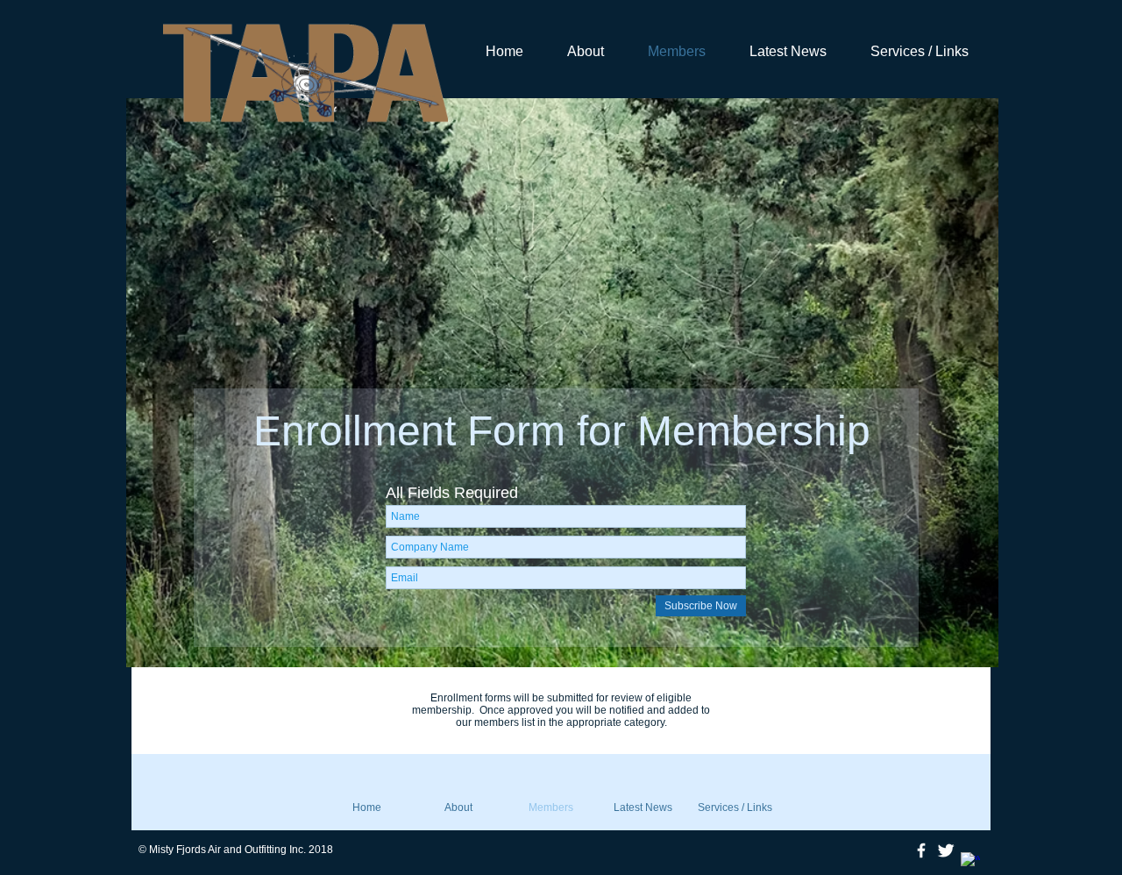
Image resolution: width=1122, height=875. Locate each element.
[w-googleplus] (970, 861)
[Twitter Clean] (945, 850)
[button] (562, 382)
